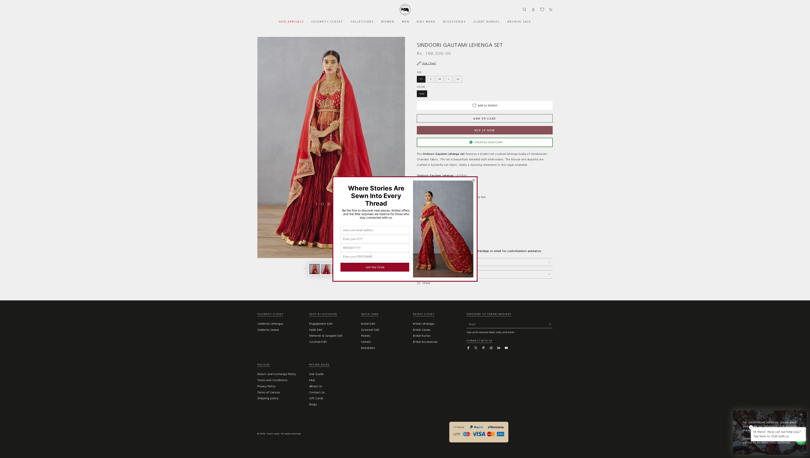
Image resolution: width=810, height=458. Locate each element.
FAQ (312, 380)
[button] (524, 9)
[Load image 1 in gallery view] (314, 269)
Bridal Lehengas (423, 323)
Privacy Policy (266, 386)
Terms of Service (268, 392)
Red (422, 93)
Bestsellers (368, 348)
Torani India (273, 434)
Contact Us (317, 392)
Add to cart (484, 118)
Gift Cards (316, 398)
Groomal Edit (370, 329)
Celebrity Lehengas (270, 323)
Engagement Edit (320, 323)
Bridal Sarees (421, 329)
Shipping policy (267, 398)
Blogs (313, 404)
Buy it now (484, 130)
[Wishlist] (542, 9)
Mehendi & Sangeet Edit (326, 335)
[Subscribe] (551, 324)
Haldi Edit (315, 329)
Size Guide (316, 374)
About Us (315, 386)
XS (421, 79)
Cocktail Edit (318, 341)
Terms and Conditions (272, 380)
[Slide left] (304, 269)
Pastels (365, 335)
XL (458, 79)
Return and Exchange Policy (276, 374)
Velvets (366, 341)
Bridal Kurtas (421, 335)
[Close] (801, 414)
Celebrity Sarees (268, 329)
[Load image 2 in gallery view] (326, 269)
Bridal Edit (368, 323)
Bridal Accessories (425, 341)
